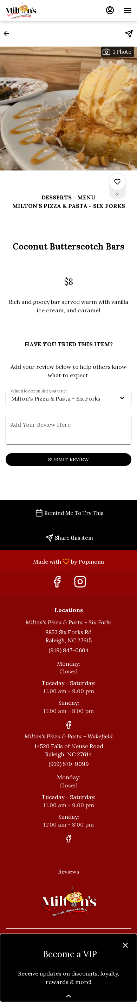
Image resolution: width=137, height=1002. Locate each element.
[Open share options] (129, 34)
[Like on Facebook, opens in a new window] (57, 584)
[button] (8, 33)
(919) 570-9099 (68, 763)
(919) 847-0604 (68, 650)
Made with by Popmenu (54, 561)
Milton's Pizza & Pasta (68, 902)
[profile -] (110, 10)
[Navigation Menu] (127, 11)
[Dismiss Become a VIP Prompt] (125, 945)
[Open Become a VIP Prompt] (68, 996)
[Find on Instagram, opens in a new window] (80, 584)
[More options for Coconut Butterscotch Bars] (117, 181)
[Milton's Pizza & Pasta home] (36, 10)
